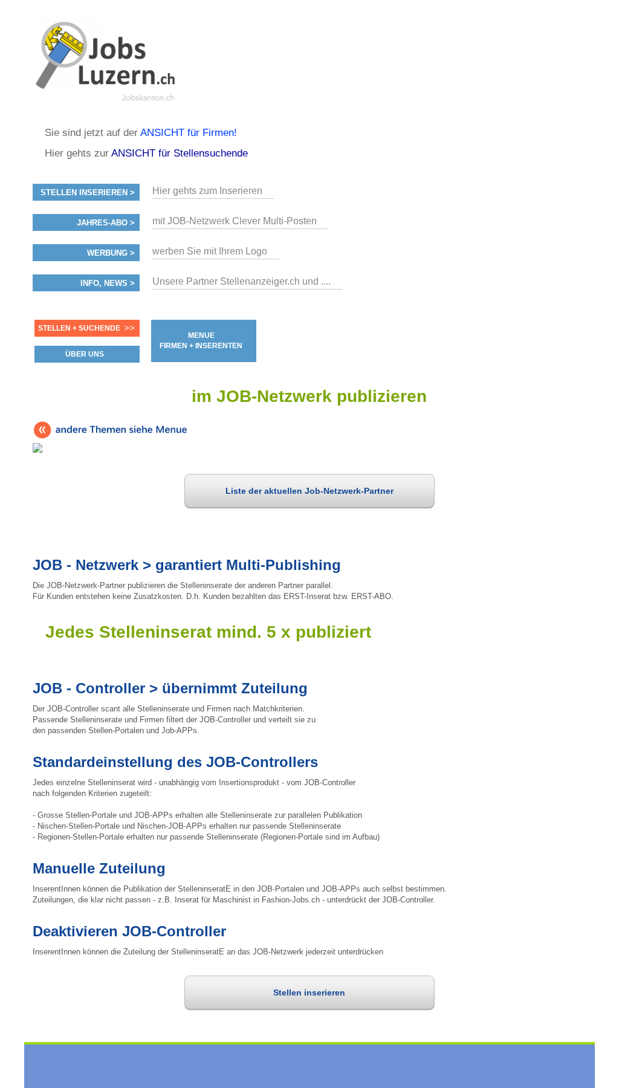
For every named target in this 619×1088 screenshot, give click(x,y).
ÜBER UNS (84, 354)
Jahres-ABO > (106, 223)
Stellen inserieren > (88, 193)
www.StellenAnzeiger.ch (105, 63)
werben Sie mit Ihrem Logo (209, 251)
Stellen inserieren (309, 992)
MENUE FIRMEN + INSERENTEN (201, 340)
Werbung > (111, 253)
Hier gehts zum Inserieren (207, 191)
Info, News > (107, 283)
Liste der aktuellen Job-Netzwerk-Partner (309, 491)
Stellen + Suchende (79, 328)
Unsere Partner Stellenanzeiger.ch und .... (241, 281)
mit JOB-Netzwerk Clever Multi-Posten (234, 221)
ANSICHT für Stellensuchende (179, 153)
